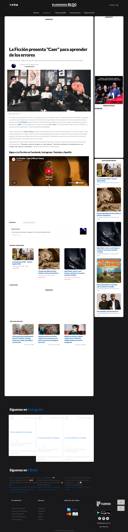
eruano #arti (73, 487)
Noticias (36, 13)
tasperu (81, 487)
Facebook (41, 508)
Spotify (40, 517)
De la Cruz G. (30, 66)
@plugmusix (14, 478)
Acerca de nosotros (18, 508)
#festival (46, 487)
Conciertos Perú (75, 13)
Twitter (40, 514)
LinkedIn (41, 519)
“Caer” (19, 124)
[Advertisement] (49, 33)
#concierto (18, 489)
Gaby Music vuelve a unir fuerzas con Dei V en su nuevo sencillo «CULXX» (74, 273)
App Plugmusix (17, 519)
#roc (66, 487)
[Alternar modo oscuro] (121, 508)
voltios (73, 482)
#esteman (40, 487)
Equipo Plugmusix (104, 182)
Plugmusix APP (89, 13)
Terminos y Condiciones (19, 511)
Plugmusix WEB (60, 13)
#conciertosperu (15, 487)
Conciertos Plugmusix (19, 517)
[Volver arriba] (121, 502)
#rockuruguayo (27, 489)
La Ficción (23, 122)
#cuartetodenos (26, 487)
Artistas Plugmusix (18, 514)
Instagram (35, 409)
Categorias (46, 13)
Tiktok (33, 470)
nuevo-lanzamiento (13, 114)
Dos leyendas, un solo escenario (107, 311)
